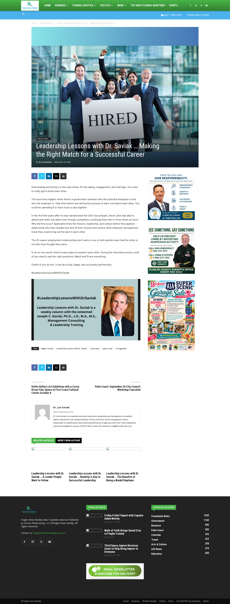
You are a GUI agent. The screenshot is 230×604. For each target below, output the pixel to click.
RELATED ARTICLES (43, 440)
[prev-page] (33, 487)
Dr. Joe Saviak (45, 162)
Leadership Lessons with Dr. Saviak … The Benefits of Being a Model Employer (122, 477)
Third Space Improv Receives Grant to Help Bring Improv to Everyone (121, 548)
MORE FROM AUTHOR (68, 440)
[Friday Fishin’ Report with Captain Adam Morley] (94, 519)
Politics (105, 5)
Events (173, 5)
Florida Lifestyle (83, 5)
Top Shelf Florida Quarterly (147, 5)
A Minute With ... (47, 23)
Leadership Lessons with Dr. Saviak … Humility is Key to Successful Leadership (85, 477)
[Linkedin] (49, 176)
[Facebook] (190, 5)
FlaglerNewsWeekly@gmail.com (49, 532)
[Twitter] (201, 5)
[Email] (56, 176)
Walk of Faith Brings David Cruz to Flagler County (122, 532)
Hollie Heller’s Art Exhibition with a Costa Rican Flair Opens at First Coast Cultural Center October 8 (55, 389)
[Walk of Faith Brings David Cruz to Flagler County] (94, 534)
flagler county (47, 348)
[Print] (63, 176)
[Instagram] (196, 5)
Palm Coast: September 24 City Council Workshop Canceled (117, 388)
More (120, 5)
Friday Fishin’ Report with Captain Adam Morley (123, 517)
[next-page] (38, 487)
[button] (23, 14)
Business (60, 5)
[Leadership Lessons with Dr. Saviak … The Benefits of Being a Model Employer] (123, 459)
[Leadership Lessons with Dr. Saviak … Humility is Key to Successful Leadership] (86, 459)
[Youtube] (206, 5)
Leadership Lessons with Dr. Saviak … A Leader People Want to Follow (47, 477)
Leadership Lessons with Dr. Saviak (71, 348)
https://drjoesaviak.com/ (63, 412)
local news (94, 348)
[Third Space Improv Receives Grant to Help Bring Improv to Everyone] (94, 549)
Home (47, 5)
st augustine (121, 348)
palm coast (107, 348)
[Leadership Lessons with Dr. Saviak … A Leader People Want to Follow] (48, 459)
